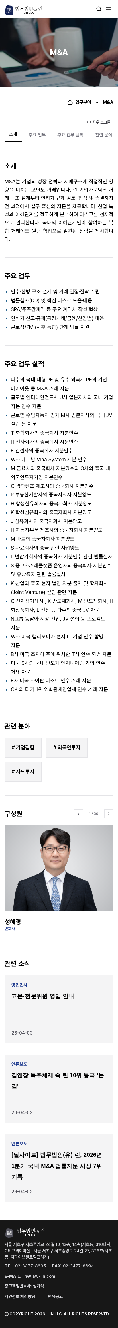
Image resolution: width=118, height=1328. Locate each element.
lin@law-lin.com (30, 1276)
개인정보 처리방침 (20, 1296)
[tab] (13, 135)
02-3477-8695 (25, 1266)
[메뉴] (108, 9)
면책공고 (55, 1296)
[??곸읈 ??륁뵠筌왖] (78, 813)
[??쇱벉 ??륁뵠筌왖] (108, 813)
